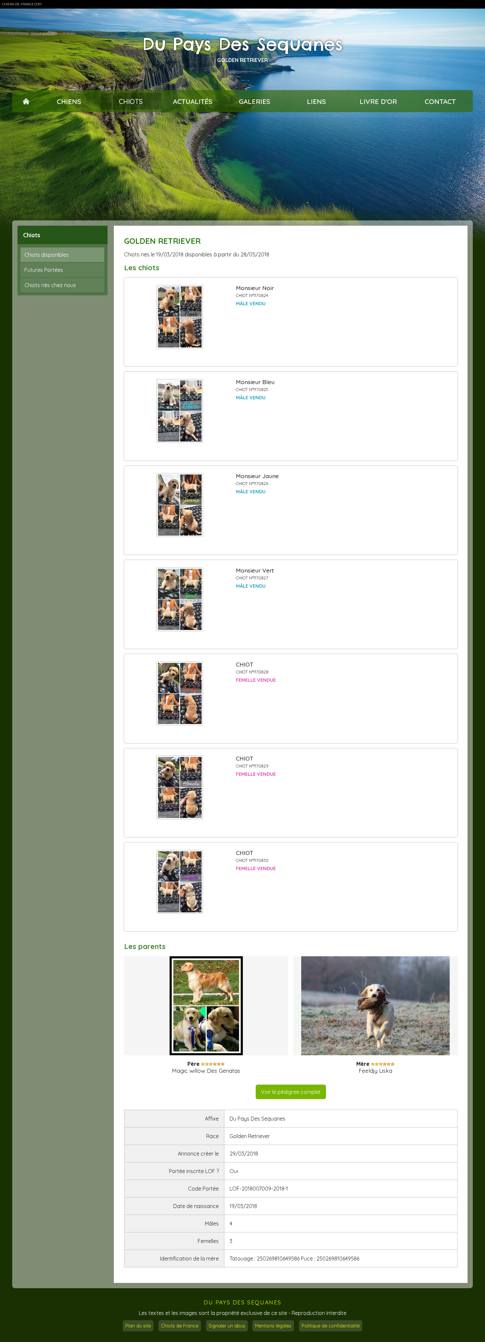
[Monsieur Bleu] (180, 411)
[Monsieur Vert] (180, 600)
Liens (316, 101)
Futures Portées (43, 270)
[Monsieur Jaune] (180, 505)
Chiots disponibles (46, 254)
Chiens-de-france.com (22, 4)
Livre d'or (378, 101)
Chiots (131, 101)
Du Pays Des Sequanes (243, 44)
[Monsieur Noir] (180, 317)
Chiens (69, 101)
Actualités (192, 101)
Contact (440, 101)
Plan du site (138, 1326)
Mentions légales (273, 1326)
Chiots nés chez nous (50, 285)
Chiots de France (179, 1326)
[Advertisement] (242, 166)
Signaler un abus (227, 1326)
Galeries (254, 101)
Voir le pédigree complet (291, 1092)
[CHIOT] (180, 694)
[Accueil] (26, 101)
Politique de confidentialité (331, 1326)
